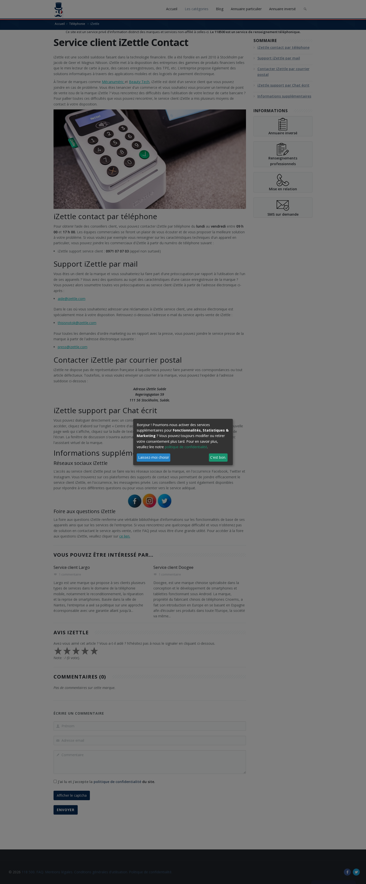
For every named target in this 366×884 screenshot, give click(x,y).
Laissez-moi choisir (153, 457)
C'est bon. (218, 457)
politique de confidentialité (186, 446)
